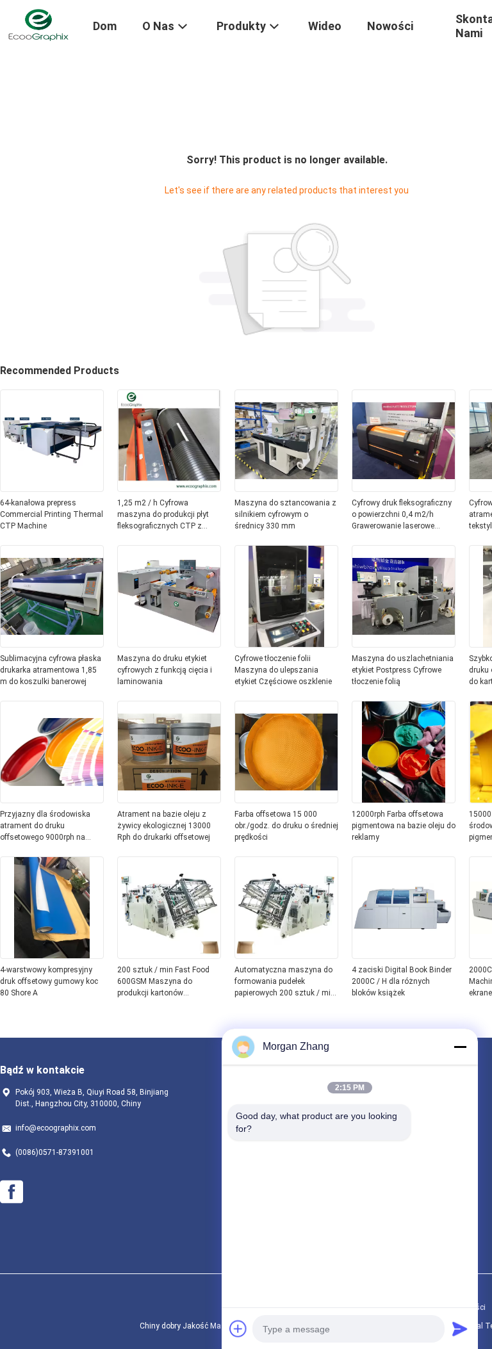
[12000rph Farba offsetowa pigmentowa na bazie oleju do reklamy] (403, 799)
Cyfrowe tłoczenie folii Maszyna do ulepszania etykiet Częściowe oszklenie (283, 670)
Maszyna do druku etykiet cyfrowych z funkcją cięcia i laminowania (164, 670)
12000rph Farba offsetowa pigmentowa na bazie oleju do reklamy (403, 826)
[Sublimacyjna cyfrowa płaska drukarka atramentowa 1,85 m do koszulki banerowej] (52, 644)
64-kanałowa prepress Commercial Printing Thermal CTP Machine (51, 514)
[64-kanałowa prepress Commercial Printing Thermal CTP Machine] (52, 488)
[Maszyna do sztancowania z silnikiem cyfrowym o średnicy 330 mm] (286, 488)
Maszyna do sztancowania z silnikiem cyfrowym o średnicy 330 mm (285, 514)
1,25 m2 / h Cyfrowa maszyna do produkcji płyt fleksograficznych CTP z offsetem (163, 515)
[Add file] (238, 1328)
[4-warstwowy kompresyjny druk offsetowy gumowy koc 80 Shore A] (52, 955)
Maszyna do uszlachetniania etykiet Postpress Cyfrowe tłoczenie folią (403, 670)
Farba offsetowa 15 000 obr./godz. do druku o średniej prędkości (286, 826)
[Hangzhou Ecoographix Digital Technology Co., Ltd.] (38, 24)
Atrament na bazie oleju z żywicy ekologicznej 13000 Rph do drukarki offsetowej (164, 826)
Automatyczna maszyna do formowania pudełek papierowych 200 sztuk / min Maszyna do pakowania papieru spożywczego (284, 982)
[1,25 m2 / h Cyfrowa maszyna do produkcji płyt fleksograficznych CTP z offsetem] (169, 488)
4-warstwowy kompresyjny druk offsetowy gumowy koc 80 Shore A (49, 981)
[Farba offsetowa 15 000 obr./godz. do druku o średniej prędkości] (286, 799)
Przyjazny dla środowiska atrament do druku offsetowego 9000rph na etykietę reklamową (45, 826)
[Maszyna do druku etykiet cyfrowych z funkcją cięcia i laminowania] (169, 644)
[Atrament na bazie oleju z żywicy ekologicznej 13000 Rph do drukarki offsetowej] (169, 799)
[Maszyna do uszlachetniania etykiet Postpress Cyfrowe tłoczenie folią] (403, 644)
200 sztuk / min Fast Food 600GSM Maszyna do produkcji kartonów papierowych (163, 982)
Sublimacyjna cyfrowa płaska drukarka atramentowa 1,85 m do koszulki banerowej (50, 670)
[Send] (460, 1328)
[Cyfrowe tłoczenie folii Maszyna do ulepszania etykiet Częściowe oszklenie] (286, 644)
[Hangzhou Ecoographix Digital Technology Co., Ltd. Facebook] (11, 1192)
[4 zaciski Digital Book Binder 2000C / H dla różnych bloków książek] (403, 955)
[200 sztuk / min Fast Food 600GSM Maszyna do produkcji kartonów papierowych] (169, 955)
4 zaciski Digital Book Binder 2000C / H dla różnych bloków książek (402, 981)
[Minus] (460, 1046)
